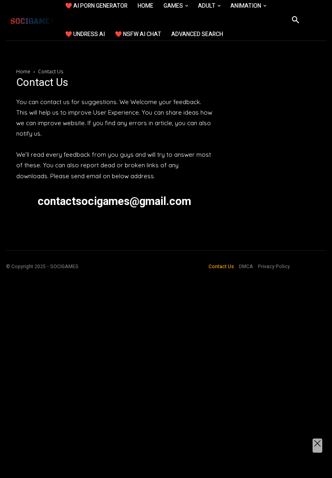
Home (23, 71)
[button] (295, 20)
